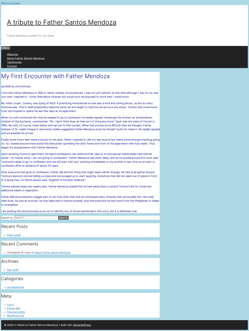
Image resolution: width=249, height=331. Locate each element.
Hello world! (14, 235)
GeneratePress (82, 325)
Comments (16, 312)
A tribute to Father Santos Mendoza (61, 22)
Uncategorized (15, 287)
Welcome (12, 54)
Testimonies (14, 62)
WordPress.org (15, 315)
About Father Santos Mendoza (25, 58)
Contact (12, 66)
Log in (10, 304)
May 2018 (12, 269)
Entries (13, 308)
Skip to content (10, 3)
